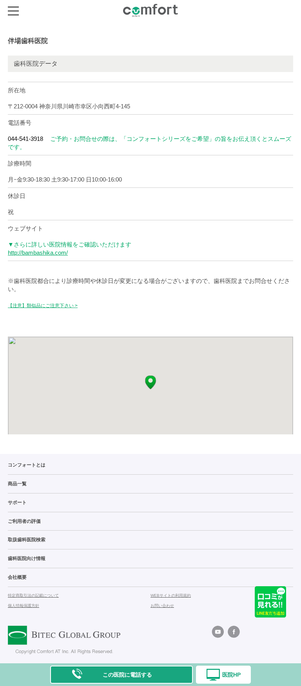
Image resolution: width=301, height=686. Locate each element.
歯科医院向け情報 (26, 558)
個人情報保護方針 (23, 605)
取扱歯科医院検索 (26, 539)
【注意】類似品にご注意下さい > (43, 305)
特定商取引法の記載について (33, 595)
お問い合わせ (162, 605)
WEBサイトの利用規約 (170, 595)
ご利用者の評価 (24, 521)
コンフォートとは (26, 465)
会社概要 (17, 577)
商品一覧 (17, 483)
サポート (17, 502)
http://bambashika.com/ (38, 252)
